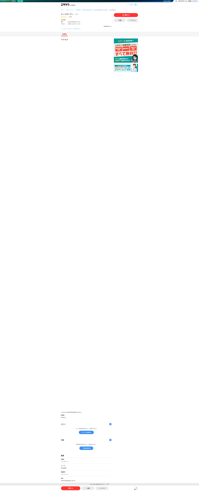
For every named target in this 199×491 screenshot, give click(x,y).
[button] (136, 488)
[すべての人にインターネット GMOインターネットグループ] (188, 1)
